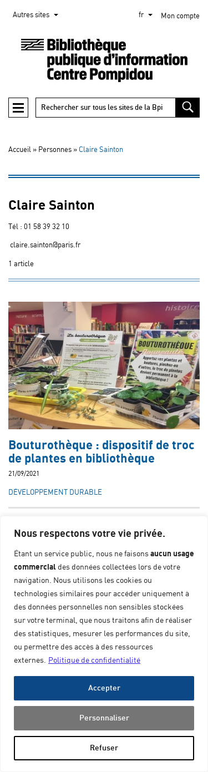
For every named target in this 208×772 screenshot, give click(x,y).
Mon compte (180, 16)
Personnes (55, 150)
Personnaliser (104, 718)
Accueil (19, 150)
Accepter (104, 688)
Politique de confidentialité (94, 660)
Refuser (104, 748)
